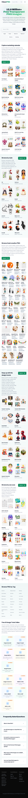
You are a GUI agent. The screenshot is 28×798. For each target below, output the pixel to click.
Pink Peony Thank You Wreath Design (8, 348)
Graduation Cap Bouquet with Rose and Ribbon (11, 361)
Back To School (18, 544)
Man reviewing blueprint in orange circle (10, 270)
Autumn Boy (4, 364)
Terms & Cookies (21, 778)
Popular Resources (4, 778)
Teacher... (4, 299)
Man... (8, 273)
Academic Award (16, 274)
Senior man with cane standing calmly (4, 322)
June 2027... (23, 273)
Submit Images (13, 778)
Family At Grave (4, 312)
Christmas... (16, 311)
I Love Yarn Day (17, 285)
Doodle (3, 232)
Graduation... (17, 272)
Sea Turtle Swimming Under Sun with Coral (10, 322)
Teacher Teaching (6, 408)
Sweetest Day (23, 285)
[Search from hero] (24, 29)
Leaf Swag (16, 310)
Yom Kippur (4, 78)
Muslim (11, 598)
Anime (3, 199)
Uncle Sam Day (18, 149)
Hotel (11, 596)
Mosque (22, 311)
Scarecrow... (4, 362)
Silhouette (17, 232)
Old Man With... (3, 324)
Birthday (17, 510)
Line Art (3, 215)
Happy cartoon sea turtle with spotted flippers (5, 284)
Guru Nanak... (3, 273)
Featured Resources (4, 781)
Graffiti (20, 593)
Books (10, 33)
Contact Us (21, 781)
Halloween (4, 596)
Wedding (4, 527)
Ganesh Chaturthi (6, 149)
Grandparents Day (6, 459)
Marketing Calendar (4, 784)
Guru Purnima (5, 442)
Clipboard (22, 33)
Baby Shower (18, 561)
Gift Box (11, 593)
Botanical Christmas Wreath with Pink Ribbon (16, 309)
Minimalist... (4, 297)
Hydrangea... (11, 286)
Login (11, 774)
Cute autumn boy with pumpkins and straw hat (4, 362)
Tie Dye (20, 601)
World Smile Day (5, 97)
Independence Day (4, 610)
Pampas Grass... (14, 338)
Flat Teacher (22, 336)
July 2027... (4, 336)
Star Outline (23, 324)
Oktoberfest (4, 114)
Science (10, 37)
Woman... (21, 338)
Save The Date (22, 612)
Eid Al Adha (4, 593)
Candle (3, 604)
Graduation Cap (12, 364)
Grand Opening (4, 606)
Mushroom (4, 598)
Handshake (4, 425)
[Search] (21, 2)
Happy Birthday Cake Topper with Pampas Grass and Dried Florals (15, 336)
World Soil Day (18, 459)
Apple (5, 33)
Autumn (3, 561)
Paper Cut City (16, 325)
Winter (20, 615)
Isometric (12, 609)
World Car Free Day (19, 97)
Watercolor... (11, 284)
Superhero (12, 601)
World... (10, 297)
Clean (6, 2)
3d (2, 182)
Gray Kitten (19, 364)
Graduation (4, 544)
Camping (17, 37)
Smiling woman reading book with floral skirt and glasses (22, 336)
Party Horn (17, 299)
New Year (4, 578)
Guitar (20, 606)
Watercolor (17, 215)
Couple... (15, 350)
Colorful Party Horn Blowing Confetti (18, 296)
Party (16, 527)
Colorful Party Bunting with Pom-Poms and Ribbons (22, 347)
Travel (16, 578)
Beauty (20, 590)
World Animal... (3, 285)
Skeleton (16, 33)
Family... (3, 310)
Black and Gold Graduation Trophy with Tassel (17, 271)
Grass (11, 606)
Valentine (3, 616)
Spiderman (17, 442)
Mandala (20, 609)
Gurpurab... (23, 310)
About (20, 774)
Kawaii (16, 199)
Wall (11, 615)
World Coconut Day (19, 132)
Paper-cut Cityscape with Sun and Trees (17, 321)
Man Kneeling (11, 300)
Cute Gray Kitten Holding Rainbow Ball (19, 361)
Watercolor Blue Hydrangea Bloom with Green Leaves (11, 284)
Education (17, 476)
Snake (3, 601)
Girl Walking (23, 300)
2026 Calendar (5, 510)
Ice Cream (21, 596)
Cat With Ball (19, 362)
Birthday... (17, 297)
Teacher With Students (20, 408)
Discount (21, 604)
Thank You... (9, 350)
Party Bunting (21, 350)
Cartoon (16, 182)
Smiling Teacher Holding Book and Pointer (4, 297)
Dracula (16, 425)
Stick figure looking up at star (23, 321)
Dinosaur (12, 604)
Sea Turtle (9, 324)
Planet (3, 613)
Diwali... (23, 297)
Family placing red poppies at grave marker (5, 308)
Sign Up (12, 776)
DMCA (20, 776)
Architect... (9, 272)
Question (12, 612)
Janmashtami (5, 132)
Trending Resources (4, 775)
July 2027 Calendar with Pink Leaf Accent (6, 335)
